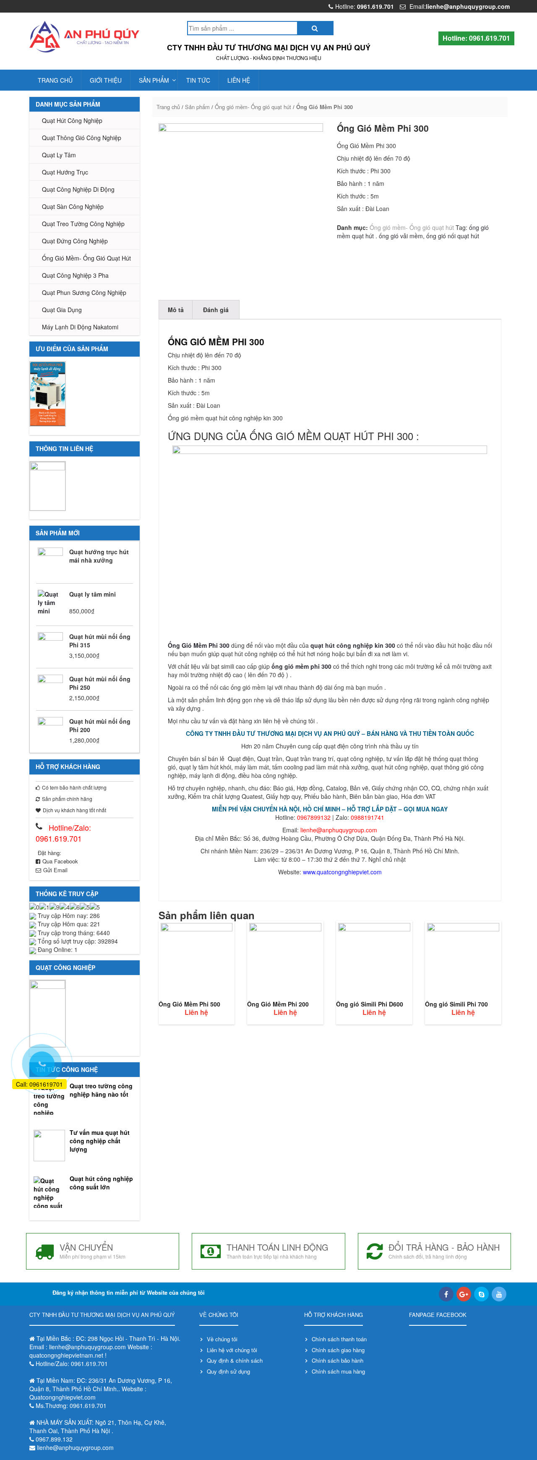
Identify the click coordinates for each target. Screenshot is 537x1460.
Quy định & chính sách (235, 1360)
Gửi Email (55, 870)
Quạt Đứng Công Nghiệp (75, 241)
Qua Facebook (60, 861)
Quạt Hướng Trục (65, 172)
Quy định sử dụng (228, 1371)
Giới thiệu (106, 80)
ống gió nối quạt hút (452, 236)
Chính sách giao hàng (338, 1350)
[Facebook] (446, 1294)
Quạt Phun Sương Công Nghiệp (84, 292)
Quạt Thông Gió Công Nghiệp (81, 137)
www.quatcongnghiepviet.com (342, 872)
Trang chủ (55, 80)
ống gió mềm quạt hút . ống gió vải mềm (413, 231)
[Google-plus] (463, 1294)
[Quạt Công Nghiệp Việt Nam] (84, 36)
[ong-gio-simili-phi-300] (241, 205)
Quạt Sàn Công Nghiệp (73, 206)
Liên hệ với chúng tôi (232, 1350)
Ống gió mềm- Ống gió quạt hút (86, 258)
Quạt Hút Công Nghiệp (72, 120)
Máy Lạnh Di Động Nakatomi (80, 327)
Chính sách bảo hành (337, 1360)
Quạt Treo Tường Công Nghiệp (83, 223)
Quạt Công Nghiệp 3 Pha (75, 275)
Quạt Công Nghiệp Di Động (78, 189)
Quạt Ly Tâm (59, 155)
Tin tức (198, 80)
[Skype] (481, 1294)
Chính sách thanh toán (339, 1339)
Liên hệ (238, 80)
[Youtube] (499, 1294)
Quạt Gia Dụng (62, 309)
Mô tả (176, 309)
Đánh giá (216, 309)
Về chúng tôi (222, 1339)
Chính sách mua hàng (338, 1371)
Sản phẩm (154, 80)
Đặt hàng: (49, 853)
